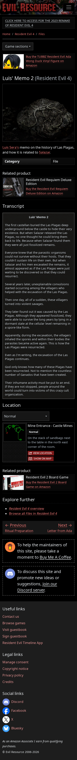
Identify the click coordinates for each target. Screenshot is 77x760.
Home (6, 34)
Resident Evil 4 (24, 34)
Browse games (13, 623)
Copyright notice (15, 668)
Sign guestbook (14, 636)
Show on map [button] (42, 458)
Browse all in (33, 513)
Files (42, 34)
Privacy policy (12, 675)
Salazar (44, 152)
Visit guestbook (14, 629)
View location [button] (42, 453)
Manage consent (15, 662)
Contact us (10, 616)
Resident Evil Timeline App (22, 643)
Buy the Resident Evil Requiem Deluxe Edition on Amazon (47, 191)
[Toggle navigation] (69, 7)
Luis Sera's (10, 147)
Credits (8, 682)
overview (26, 508)
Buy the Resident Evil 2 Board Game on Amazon (46, 484)
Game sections (16, 46)
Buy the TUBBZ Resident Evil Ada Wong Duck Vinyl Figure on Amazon (48, 61)
